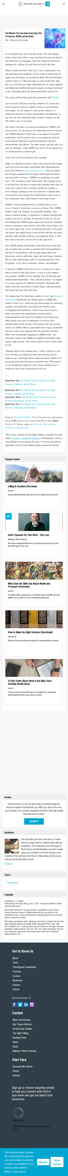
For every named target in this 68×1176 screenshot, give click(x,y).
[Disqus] (34, 753)
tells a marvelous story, (34, 170)
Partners (16, 971)
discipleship (12, 882)
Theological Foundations (24, 967)
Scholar (16, 1075)
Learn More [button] (19, 1171)
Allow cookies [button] (57, 1162)
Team (15, 962)
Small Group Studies (22, 1028)
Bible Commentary (21, 1019)
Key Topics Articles (22, 1024)
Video (15, 1042)
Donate (8, 16)
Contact (16, 984)
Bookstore (17, 980)
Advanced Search (20, 997)
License (16, 976)
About (8, 10)
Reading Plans (19, 1037)
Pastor (15, 1071)
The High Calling (20, 1033)
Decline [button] (43, 1162)
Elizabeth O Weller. (22, 417)
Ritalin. (56, 97)
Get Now (8, 864)
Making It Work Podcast (24, 1051)
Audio (15, 1046)
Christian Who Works (22, 1066)
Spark (47, 295)
